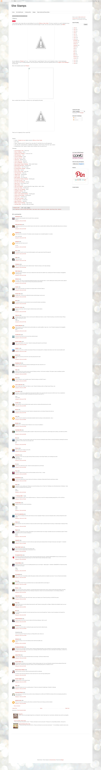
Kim (16, 610)
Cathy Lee (17, 315)
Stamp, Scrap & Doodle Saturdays (21, 193)
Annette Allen (18, 293)
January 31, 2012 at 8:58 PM (20, 451)
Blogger (62, 759)
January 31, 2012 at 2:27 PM (20, 399)
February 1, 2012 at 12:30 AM (20, 480)
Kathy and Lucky (18, 224)
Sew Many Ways (17, 204)
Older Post (67, 708)
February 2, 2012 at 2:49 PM (20, 607)
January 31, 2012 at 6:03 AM (20, 228)
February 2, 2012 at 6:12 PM (20, 615)
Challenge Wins (28, 12)
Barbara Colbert (18, 341)
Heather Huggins (18, 678)
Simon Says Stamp (18, 187)
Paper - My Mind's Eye (41, 209)
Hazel (16, 377)
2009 (75, 63)
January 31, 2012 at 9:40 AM (20, 303)
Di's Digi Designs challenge (19, 168)
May (74, 51)
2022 (75, 27)
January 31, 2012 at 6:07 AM (20, 237)
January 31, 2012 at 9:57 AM (20, 321)
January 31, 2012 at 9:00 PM (20, 460)
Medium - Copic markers (33, 209)
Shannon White (18, 661)
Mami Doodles (17, 177)
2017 (75, 34)
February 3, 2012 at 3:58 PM (20, 643)
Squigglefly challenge (18, 190)
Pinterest (22, 61)
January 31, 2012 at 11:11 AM (20, 351)
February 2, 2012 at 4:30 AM (20, 592)
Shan (16, 484)
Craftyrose (17, 264)
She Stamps (18, 5)
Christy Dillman (18, 563)
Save (14, 21)
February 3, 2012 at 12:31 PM (20, 635)
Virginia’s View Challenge (63, 62)
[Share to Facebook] (28, 207)
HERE (63, 24)
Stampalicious (18, 477)
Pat (16, 464)
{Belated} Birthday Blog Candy (24, 723)
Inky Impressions (17, 172)
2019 (75, 32)
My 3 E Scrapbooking (19, 514)
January (75, 58)
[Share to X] (27, 207)
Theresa (16, 448)
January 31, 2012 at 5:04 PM (20, 426)
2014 (75, 35)
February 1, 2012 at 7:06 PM (20, 543)
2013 (75, 37)
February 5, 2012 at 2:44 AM (20, 666)
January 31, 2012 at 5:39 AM (20, 220)
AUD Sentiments (17, 155)
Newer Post (15, 708)
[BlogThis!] (25, 207)
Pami (16, 602)
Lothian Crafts (17, 175)
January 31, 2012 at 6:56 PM (20, 434)
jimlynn (16, 355)
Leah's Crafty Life (18, 384)
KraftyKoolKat (18, 502)
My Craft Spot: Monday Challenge (21, 178)
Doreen (16, 409)
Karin (16, 300)
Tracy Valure (17, 391)
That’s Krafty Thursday (19, 198)
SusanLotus (17, 216)
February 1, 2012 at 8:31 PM (20, 570)
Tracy (16, 470)
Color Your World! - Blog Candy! (20, 720)
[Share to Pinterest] (29, 207)
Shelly (16, 522)
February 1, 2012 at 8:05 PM (20, 551)
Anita (16, 369)
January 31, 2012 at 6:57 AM (20, 260)
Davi (16, 581)
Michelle (16, 423)
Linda (16, 257)
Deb (16, 437)
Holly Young (17, 271)
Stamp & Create (17, 192)
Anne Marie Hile (18, 430)
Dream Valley (17, 169)
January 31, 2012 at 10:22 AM (20, 337)
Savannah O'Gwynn (19, 692)
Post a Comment (17, 705)
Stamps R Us (17, 196)
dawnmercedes (18, 700)
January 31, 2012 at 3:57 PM (20, 412)
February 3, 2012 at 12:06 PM (20, 628)
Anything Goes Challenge (19, 153)
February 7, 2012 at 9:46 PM (20, 703)
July (74, 48)
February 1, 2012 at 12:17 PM (20, 518)
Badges (34, 12)
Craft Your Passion (18, 158)
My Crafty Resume (19, 12)
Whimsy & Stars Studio (44, 23)
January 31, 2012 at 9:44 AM (20, 311)
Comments (76, 119)
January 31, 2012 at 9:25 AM (20, 296)
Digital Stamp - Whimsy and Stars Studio (22, 209)
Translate (81, 112)
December (75, 40)
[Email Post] (22, 207)
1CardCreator (18, 334)
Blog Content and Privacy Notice (43, 12)
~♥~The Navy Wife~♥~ (19, 495)
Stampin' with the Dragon (19, 195)
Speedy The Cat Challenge (19, 189)
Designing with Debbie (19, 647)
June (74, 50)
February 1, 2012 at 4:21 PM (20, 536)
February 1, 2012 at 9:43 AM (20, 510)
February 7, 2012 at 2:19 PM (20, 696)
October (75, 43)
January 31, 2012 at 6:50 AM (20, 253)
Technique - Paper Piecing (50, 209)
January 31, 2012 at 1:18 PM (20, 387)
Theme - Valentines (58, 209)
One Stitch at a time (18, 180)
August (74, 46)
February (75, 56)
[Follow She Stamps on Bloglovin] (78, 164)
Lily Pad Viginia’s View (18, 150)
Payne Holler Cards (19, 547)
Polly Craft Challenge (18, 186)
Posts (75, 117)
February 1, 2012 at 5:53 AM (20, 492)
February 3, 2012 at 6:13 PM (20, 651)
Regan (16, 530)
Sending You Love (21, 140)
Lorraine (17, 402)
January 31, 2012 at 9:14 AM (20, 290)
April (74, 53)
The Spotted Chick (18, 555)
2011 (75, 60)
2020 (75, 31)
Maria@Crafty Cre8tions (20, 669)
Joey (16, 416)
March (74, 54)
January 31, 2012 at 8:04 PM (20, 444)
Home (13, 12)
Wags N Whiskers (18, 201)
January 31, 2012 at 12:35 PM (20, 374)
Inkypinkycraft (18, 363)
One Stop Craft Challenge (19, 181)
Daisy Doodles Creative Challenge (21, 164)
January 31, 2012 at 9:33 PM (20, 467)
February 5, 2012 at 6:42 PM (20, 675)
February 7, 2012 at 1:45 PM (20, 688)
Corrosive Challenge (18, 156)
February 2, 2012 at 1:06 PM (20, 599)
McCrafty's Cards (18, 307)
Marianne (17, 625)
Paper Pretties (17, 184)
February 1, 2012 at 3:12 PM (20, 526)
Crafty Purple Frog (18, 161)
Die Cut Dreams (17, 166)
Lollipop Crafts (17, 174)
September (75, 45)
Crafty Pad (16, 159)
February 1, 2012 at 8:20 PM (20, 559)
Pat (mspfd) (17, 574)
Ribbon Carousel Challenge (19, 202)
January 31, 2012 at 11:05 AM (20, 344)
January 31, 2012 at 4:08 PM (20, 419)
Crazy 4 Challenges (18, 162)
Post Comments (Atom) (21, 710)
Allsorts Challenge (18, 152)
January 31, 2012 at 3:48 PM (20, 405)
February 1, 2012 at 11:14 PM (20, 584)
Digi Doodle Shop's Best (19, 165)
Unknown (17, 232)
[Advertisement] (80, 86)
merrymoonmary (53, 759)
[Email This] (24, 207)
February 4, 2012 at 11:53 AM (20, 658)
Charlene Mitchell (18, 325)
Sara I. (16, 250)
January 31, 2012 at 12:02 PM (20, 359)
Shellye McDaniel (18, 618)
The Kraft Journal (17, 199)
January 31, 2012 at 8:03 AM (20, 267)
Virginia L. (17, 348)
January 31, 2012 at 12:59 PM (20, 380)
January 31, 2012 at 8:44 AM (20, 283)
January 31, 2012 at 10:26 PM (20, 474)
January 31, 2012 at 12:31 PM (20, 366)
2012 (75, 39)
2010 (75, 61)
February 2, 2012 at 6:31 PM (20, 621)
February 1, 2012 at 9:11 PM (20, 577)
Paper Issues (17, 183)
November (75, 42)
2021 (75, 29)
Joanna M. (17, 540)
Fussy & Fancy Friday (18, 171)
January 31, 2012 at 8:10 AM (20, 275)
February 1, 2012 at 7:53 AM (20, 499)
